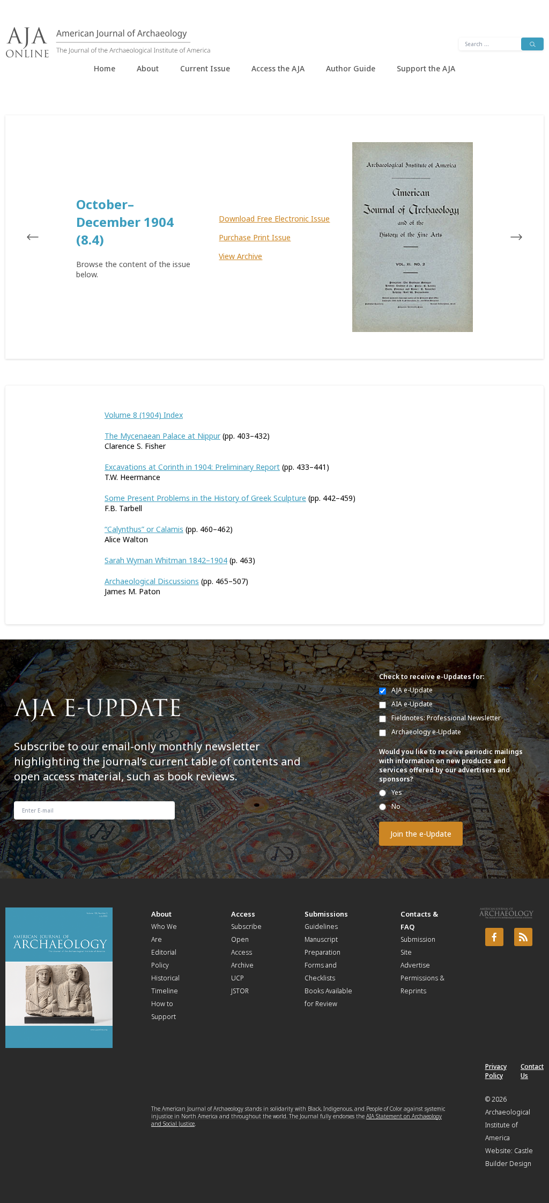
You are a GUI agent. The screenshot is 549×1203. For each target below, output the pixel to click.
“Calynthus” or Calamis (144, 529)
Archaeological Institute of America (507, 1125)
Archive (242, 965)
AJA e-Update (412, 690)
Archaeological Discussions (152, 581)
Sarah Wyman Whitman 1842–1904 (166, 560)
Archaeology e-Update (426, 731)
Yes (396, 792)
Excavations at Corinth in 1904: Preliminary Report (192, 467)
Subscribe (246, 926)
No (395, 806)
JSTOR (240, 990)
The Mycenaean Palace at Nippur (162, 436)
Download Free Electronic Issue (274, 218)
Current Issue (205, 68)
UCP (237, 978)
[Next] (506, 237)
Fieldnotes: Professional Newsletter (446, 717)
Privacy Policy (496, 1071)
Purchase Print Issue (255, 237)
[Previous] (43, 237)
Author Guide (350, 68)
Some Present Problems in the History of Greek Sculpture (205, 498)
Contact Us (532, 1071)
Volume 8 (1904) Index (144, 415)
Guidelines (321, 926)
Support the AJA (426, 68)
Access (243, 914)
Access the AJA (278, 68)
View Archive (240, 256)
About (148, 68)
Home (104, 68)
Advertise (415, 965)
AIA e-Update (412, 703)
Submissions (326, 914)
